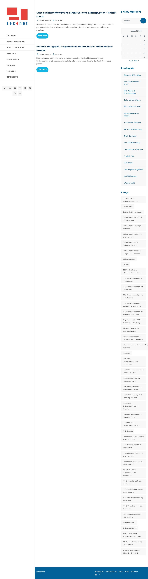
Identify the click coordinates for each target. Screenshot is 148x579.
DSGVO (126, 264)
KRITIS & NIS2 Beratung (133, 129)
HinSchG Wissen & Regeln (131, 114)
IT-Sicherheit (128, 431)
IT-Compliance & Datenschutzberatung (131, 424)
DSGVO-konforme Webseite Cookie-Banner (132, 271)
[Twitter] (4, 88)
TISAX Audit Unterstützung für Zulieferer (132, 543)
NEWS (127, 572)
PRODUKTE (11, 53)
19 (123, 53)
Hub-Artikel (128, 163)
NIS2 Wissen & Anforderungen (130, 92)
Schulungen (13, 59)
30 (140, 57)
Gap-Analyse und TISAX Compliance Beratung (132, 321)
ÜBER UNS (11, 36)
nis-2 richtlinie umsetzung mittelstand (133, 499)
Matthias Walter (45, 20)
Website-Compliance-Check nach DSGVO (131, 551)
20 (128, 53)
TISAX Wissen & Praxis (132, 107)
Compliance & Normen (133, 149)
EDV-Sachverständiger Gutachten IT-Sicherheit (132, 304)
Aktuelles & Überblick (132, 75)
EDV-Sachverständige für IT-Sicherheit (132, 279)
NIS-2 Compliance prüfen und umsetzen (132, 482)
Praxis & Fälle (129, 156)
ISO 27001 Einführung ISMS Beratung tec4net (132, 396)
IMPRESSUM (99, 572)
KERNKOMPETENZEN (16, 42)
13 (127, 49)
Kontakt (11, 65)
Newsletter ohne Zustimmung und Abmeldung (129, 473)
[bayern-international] (14, 93)
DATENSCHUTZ (111, 572)
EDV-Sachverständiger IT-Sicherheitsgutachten (133, 313)
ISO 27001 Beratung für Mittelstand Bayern (131, 379)
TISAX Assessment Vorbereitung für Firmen (132, 534)
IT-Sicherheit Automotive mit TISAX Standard (133, 437)
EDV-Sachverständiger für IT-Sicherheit (133, 296)
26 (124, 57)
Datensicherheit (129, 259)
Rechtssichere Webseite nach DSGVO (132, 515)
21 (132, 53)
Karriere (11, 71)
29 (136, 57)
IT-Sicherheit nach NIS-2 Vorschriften (132, 446)
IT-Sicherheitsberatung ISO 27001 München (133, 462)
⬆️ (96, 574)
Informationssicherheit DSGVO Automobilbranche (133, 338)
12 (123, 49)
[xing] (20, 88)
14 (132, 49)
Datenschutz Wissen (132, 100)
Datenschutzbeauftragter (132, 212)
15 (136, 49)
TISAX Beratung (130, 136)
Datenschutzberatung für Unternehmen (132, 235)
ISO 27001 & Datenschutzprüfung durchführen (130, 362)
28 (132, 57)
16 (140, 49)
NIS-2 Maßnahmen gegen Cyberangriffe (133, 490)
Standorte (12, 77)
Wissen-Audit (129, 183)
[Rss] (20, 93)
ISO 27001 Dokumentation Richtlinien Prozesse (132, 388)
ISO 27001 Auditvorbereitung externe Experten (133, 371)
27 (128, 57)
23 (140, 53)
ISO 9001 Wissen (130, 176)
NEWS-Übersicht (132, 11)
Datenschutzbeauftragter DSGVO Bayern (132, 218)
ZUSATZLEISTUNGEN (15, 47)
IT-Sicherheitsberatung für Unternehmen (133, 454)
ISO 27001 (126, 353)
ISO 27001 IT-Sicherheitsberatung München (131, 406)
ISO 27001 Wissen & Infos (132, 83)
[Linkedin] (9, 88)
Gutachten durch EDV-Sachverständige (131, 329)
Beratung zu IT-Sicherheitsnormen (130, 199)
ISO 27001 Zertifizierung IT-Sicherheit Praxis (133, 415)
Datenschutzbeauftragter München (132, 227)
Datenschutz (128, 206)
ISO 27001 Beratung (132, 143)
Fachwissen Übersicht (132, 122)
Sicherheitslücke (129, 523)
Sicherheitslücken (129, 528)
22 (136, 53)
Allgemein (59, 20)
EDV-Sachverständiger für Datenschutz (133, 288)
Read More (42, 36)
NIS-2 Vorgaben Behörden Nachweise (133, 507)
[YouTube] (14, 88)
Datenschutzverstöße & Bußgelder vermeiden (132, 252)
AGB (120, 572)
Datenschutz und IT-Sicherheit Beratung (130, 243)
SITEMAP (134, 572)
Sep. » (136, 60)
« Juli (131, 60)
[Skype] (30, 88)
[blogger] (25, 88)
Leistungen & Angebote (133, 169)
